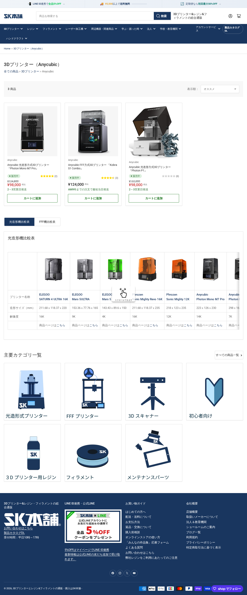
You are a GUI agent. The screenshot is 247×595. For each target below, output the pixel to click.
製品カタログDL (232, 29)
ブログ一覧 (193, 532)
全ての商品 (11, 71)
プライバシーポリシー (200, 542)
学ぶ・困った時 (130, 28)
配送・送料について (138, 517)
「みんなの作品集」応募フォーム (147, 542)
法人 (149, 28)
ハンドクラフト (15, 38)
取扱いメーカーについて (202, 517)
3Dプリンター (11, 28)
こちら (61, 325)
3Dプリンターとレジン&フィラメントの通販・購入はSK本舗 (47, 588)
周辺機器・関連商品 (102, 28)
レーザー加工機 (74, 28)
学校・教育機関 (169, 28)
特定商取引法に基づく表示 (203, 547)
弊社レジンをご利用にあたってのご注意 (151, 557)
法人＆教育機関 (196, 522)
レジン (31, 28)
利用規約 (192, 537)
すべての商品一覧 (227, 355)
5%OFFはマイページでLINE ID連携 (87, 550)
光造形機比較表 (19, 222)
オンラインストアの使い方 (142, 537)
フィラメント (50, 28)
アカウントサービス (206, 29)
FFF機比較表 (47, 222)
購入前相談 (132, 532)
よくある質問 (134, 547)
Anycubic (12, 159)
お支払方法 (132, 522)
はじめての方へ (135, 512)
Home (7, 48)
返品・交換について (138, 527)
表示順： (193, 89)
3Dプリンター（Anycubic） (29, 48)
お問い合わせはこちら (18, 528)
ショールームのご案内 (200, 527)
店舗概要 (192, 512)
